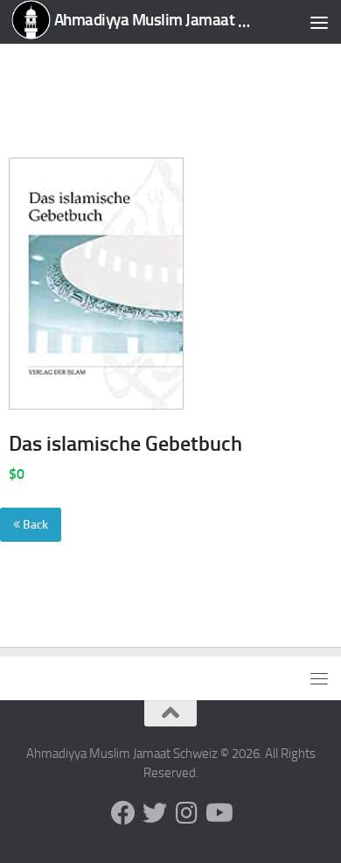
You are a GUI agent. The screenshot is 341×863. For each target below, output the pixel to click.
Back (34, 524)
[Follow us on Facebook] (123, 813)
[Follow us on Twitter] (155, 813)
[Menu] (319, 22)
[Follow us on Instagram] (186, 813)
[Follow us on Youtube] (217, 813)
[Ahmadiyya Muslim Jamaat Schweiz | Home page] (134, 22)
